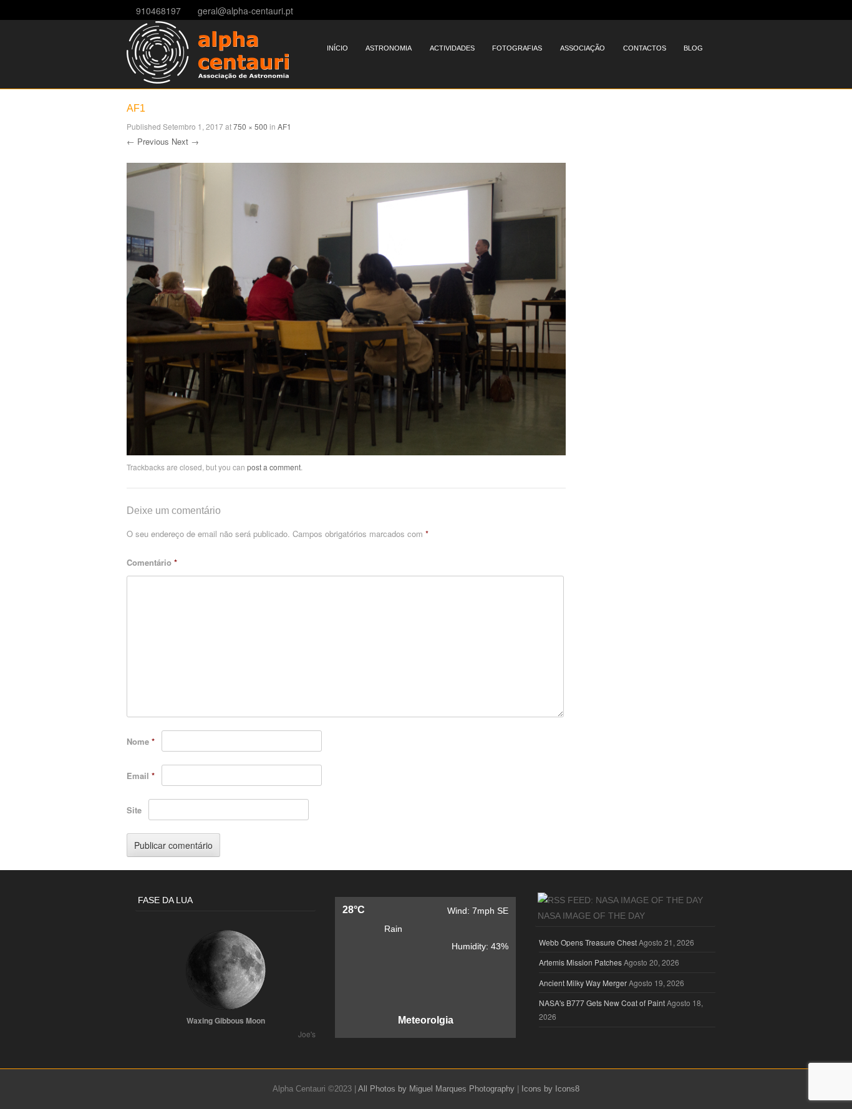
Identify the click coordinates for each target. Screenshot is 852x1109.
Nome (141, 741)
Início (337, 48)
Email (141, 776)
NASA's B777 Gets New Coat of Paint (602, 1002)
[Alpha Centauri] (208, 80)
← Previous (148, 141)
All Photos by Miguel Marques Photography (436, 1088)
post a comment (274, 467)
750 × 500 (250, 126)
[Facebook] (721, 10)
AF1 (284, 126)
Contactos (644, 48)
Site (134, 810)
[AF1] (346, 451)
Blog (693, 48)
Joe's (307, 1034)
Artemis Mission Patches (580, 962)
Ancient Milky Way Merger (583, 982)
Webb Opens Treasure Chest (588, 942)
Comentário (152, 562)
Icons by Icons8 (550, 1088)
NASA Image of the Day (591, 916)
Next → (185, 141)
